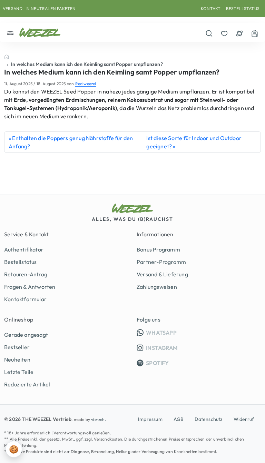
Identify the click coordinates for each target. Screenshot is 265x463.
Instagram (161, 347)
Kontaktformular (25, 299)
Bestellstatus (242, 8)
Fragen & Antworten (30, 286)
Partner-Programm (161, 261)
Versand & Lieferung (162, 274)
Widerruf (244, 419)
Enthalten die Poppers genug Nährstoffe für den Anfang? (71, 142)
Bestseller (17, 347)
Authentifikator (23, 249)
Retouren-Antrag (25, 274)
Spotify (157, 362)
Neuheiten (17, 359)
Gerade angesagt (26, 334)
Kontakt (210, 8)
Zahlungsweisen (157, 286)
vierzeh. (98, 419)
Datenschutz (208, 419)
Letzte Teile (18, 371)
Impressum (150, 419)
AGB (179, 419)
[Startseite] (6, 57)
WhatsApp (203, 332)
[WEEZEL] (40, 32)
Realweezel (85, 83)
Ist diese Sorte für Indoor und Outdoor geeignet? (194, 142)
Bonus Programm (158, 249)
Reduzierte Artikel (27, 384)
